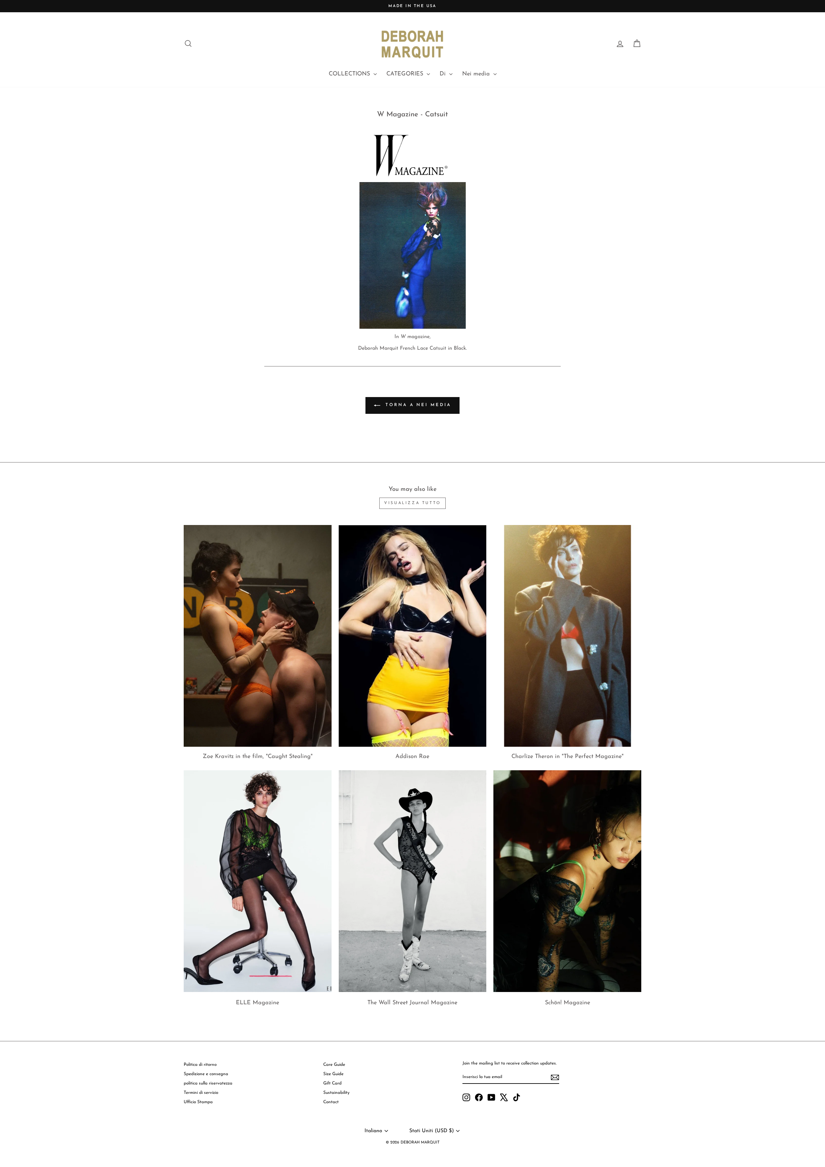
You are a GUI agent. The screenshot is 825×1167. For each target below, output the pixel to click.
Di (444, 74)
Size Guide (333, 1074)
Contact (331, 1102)
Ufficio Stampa (198, 1102)
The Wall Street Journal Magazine (412, 1003)
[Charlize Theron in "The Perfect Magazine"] (567, 636)
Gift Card (332, 1083)
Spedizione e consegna (206, 1074)
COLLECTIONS (350, 74)
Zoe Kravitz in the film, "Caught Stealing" (258, 757)
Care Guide (334, 1065)
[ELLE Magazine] (258, 881)
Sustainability (336, 1093)
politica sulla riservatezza (208, 1083)
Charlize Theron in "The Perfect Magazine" (567, 757)
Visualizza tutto (412, 503)
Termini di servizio (201, 1093)
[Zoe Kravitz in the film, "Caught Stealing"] (258, 636)
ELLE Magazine (257, 1003)
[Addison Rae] (413, 636)
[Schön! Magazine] (567, 881)
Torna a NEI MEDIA (417, 405)
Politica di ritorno (200, 1065)
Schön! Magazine (567, 1003)
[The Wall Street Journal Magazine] (413, 881)
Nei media (477, 74)
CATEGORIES (405, 74)
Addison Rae (412, 757)
